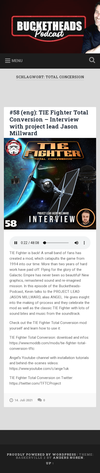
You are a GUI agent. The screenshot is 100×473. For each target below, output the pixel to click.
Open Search (91, 60)
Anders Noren (68, 457)
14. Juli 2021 (24, 400)
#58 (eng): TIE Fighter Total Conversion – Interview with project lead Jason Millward (48, 122)
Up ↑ (50, 463)
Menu (17, 60)
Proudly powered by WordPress (41, 454)
